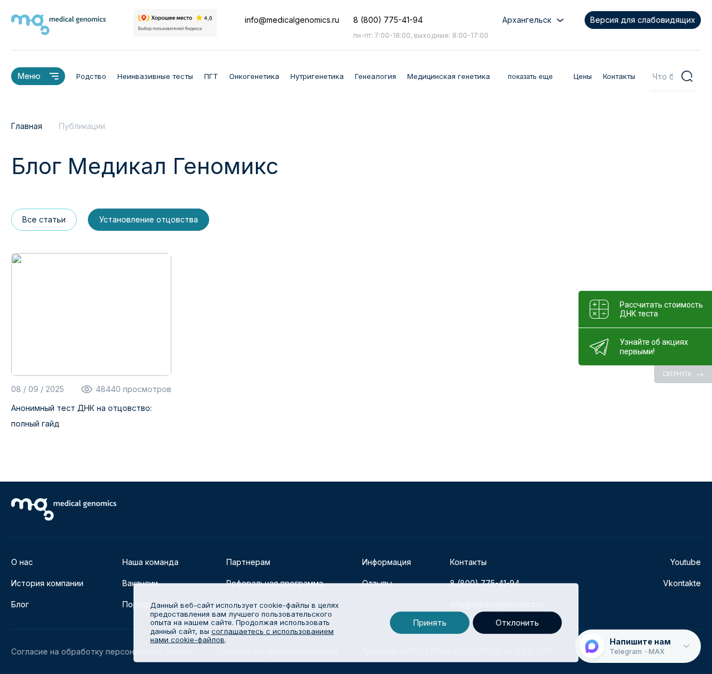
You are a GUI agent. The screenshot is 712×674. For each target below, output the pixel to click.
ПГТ (211, 76)
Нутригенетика (317, 76)
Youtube (685, 562)
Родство (91, 76)
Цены (582, 76)
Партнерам (248, 562)
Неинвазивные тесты (155, 76)
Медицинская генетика (448, 76)
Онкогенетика (254, 76)
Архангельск (526, 19)
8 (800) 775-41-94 (388, 19)
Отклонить (517, 622)
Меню (29, 76)
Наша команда (150, 562)
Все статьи (44, 219)
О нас (22, 562)
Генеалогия (375, 76)
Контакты (619, 76)
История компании (47, 583)
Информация (386, 562)
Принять (430, 622)
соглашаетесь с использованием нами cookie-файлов (242, 636)
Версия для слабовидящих (642, 19)
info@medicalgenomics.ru (292, 19)
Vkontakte (682, 583)
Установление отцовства (148, 219)
